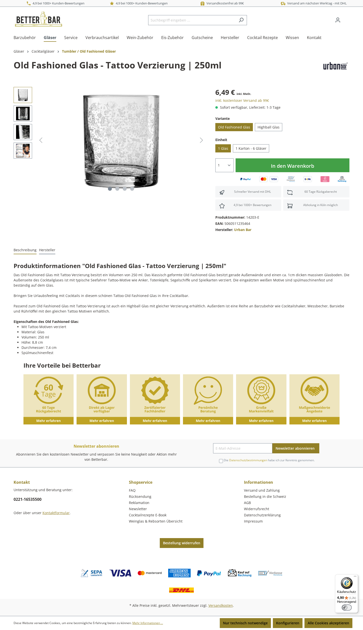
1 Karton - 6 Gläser (251, 148)
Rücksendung (140, 496)
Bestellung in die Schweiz (265, 496)
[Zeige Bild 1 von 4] (110, 189)
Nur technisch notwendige (245, 623)
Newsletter (138, 508)
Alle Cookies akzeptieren (328, 623)
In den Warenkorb (292, 166)
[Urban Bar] (335, 66)
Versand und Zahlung (262, 490)
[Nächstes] (201, 140)
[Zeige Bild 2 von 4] (117, 189)
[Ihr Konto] (337, 20)
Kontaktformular (56, 512)
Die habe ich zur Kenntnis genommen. (269, 460)
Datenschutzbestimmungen (248, 460)
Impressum (253, 521)
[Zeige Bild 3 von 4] (125, 189)
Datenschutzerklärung (262, 515)
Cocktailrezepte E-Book (147, 515)
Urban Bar (242, 229)
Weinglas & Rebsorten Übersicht (155, 521)
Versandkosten (220, 605)
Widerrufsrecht (256, 508)
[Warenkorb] (346, 18)
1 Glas (223, 148)
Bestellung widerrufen (181, 543)
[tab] (25, 250)
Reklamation (139, 502)
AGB (247, 502)
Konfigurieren (287, 623)
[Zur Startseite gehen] (38, 19)
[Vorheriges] (40, 140)
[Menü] (355, 577)
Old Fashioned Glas (234, 127)
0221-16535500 (27, 499)
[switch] (347, 607)
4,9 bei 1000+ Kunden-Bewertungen (57, 3)
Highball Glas (269, 127)
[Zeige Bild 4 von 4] (132, 189)
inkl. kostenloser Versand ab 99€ (242, 100)
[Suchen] (241, 20)
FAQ (132, 490)
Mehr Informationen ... (147, 623)
